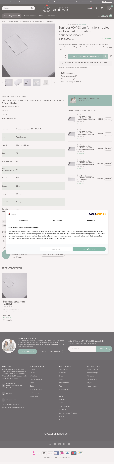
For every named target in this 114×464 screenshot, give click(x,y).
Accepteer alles (89, 249)
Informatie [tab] (91, 220)
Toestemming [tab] (23, 220)
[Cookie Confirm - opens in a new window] (97, 214)
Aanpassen (56, 249)
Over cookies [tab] (57, 220)
